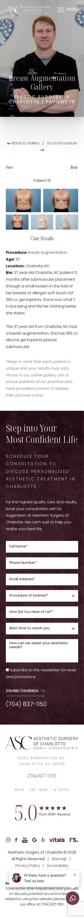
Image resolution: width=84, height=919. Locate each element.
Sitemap (59, 859)
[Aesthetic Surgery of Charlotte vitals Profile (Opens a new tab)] (57, 840)
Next (74, 167)
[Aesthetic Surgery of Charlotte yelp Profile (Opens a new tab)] (43, 840)
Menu (72, 10)
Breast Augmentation (47, 253)
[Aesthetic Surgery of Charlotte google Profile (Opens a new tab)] (34, 840)
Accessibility (58, 866)
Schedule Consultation (22, 690)
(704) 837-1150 (26, 705)
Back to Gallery (25, 143)
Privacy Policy (27, 866)
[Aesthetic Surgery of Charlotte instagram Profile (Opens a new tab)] (8, 840)
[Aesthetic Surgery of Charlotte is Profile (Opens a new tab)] (74, 840)
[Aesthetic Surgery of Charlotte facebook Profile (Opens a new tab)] (16, 840)
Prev (10, 167)
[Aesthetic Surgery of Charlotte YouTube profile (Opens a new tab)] (25, 840)
